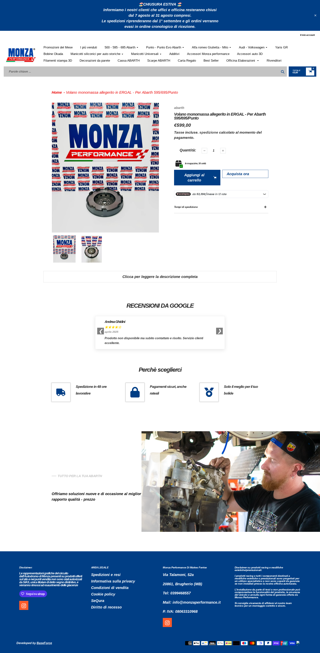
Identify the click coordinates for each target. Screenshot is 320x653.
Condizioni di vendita (110, 588)
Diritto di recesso (106, 607)
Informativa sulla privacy (113, 581)
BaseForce (44, 643)
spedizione (209, 132)
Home (57, 92)
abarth (179, 108)
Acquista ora (238, 174)
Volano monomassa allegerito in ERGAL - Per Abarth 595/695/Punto (122, 92)
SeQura (97, 601)
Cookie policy (103, 594)
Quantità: (188, 150)
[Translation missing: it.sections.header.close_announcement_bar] (315, 15)
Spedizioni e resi (106, 575)
